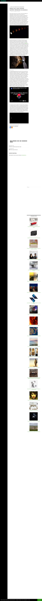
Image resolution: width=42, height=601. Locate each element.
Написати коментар (17, 11)
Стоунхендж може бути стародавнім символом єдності (33, 431)
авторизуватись (23, 155)
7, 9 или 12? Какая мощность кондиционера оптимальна (33, 259)
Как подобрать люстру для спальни (34, 410)
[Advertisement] (19, 134)
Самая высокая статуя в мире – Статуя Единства (34, 367)
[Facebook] (10, 127)
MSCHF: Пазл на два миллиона (13, 149)
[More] (12, 127)
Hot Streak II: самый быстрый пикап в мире (15, 146)
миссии (26, 43)
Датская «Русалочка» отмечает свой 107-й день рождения (34, 292)
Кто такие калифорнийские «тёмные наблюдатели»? (34, 346)
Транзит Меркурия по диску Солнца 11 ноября (33, 325)
